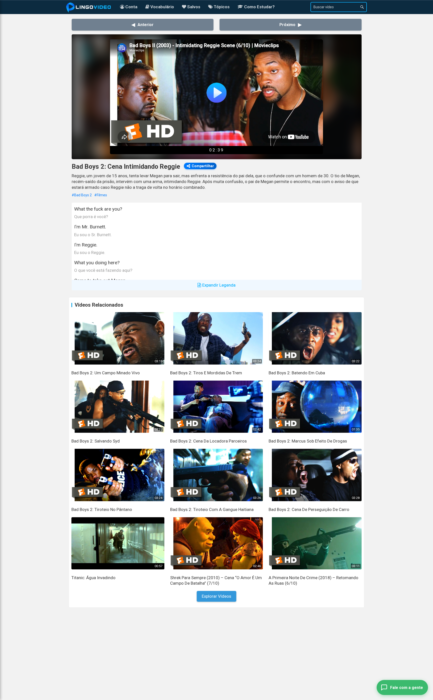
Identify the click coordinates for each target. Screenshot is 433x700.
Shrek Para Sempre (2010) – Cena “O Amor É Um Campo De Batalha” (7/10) (216, 580)
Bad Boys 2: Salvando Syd (95, 441)
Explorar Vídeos (216, 596)
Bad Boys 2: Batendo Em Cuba (297, 372)
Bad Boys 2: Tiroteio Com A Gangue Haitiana (212, 509)
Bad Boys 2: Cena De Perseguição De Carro (309, 509)
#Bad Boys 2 (82, 195)
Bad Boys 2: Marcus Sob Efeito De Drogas (308, 441)
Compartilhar (203, 166)
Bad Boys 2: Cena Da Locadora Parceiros (208, 441)
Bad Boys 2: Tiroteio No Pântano (101, 509)
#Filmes (100, 195)
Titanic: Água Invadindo (93, 577)
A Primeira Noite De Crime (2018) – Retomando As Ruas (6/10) (313, 580)
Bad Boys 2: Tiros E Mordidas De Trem (206, 372)
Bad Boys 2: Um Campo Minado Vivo (105, 372)
